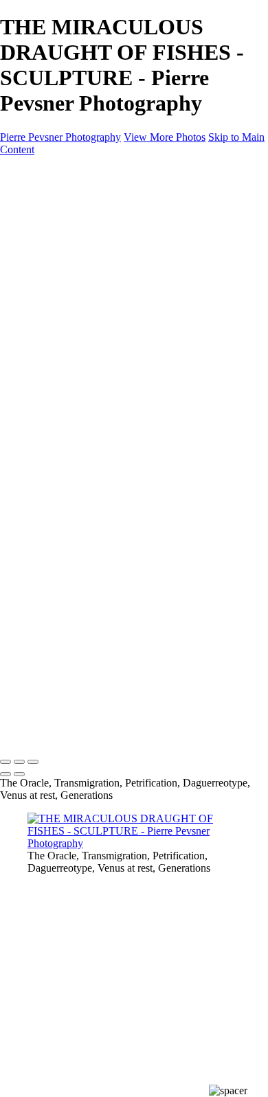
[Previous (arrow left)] (5, 774)
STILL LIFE (83, 245)
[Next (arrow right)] (19, 774)
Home (40, 196)
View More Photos (164, 137)
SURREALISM (90, 258)
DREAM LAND (92, 233)
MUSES (73, 283)
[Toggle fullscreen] (19, 762)
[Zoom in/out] (32, 762)
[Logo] (66, 173)
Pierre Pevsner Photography (60, 137)
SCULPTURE (87, 270)
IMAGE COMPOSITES (81, 208)
